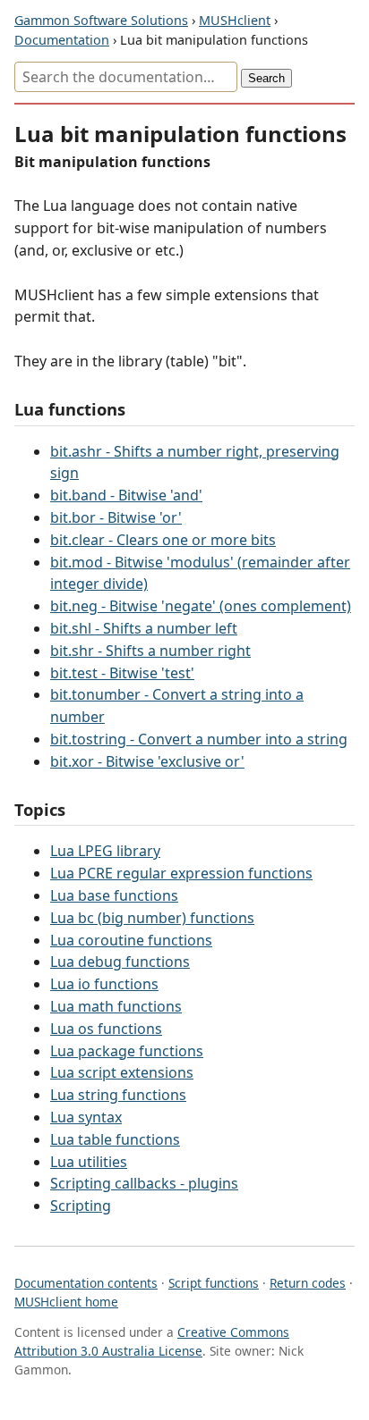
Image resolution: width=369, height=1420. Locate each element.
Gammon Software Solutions (101, 20)
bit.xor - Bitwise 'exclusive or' (147, 761)
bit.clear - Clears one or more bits (163, 540)
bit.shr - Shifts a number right (150, 650)
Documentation (61, 39)
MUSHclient (234, 20)
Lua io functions (104, 984)
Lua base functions (114, 895)
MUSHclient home (66, 1301)
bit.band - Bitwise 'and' (126, 495)
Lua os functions (106, 1028)
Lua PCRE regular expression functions (181, 873)
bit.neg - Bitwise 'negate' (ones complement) (200, 606)
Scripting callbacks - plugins (144, 1183)
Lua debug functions (120, 961)
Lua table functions (115, 1139)
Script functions (213, 1282)
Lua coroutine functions (131, 940)
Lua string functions (118, 1095)
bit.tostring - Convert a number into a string (199, 739)
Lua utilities (88, 1162)
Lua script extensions (121, 1072)
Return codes (308, 1282)
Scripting (80, 1205)
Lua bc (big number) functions (152, 918)
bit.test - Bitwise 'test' (122, 673)
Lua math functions (116, 1006)
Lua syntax (86, 1117)
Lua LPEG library (105, 851)
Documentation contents (86, 1282)
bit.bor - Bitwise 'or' (116, 517)
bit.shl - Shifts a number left (143, 628)
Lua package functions (126, 1051)
